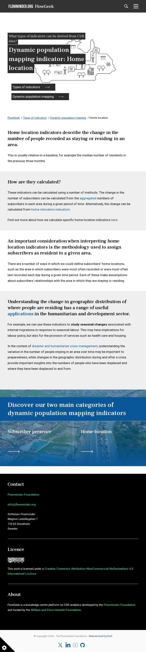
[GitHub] (82, 645)
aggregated (88, 198)
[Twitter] (60, 645)
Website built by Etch (100, 636)
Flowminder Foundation (23, 494)
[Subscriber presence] (40, 436)
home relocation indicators (50, 209)
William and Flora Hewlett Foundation (56, 610)
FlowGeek (14, 118)
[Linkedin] (68, 645)
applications (20, 314)
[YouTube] (75, 645)
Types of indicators (26, 87)
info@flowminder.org (22, 504)
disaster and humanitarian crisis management (65, 346)
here (114, 220)
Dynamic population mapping (33, 96)
